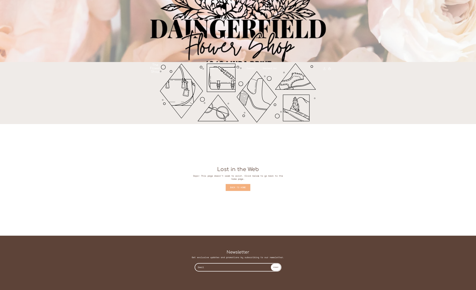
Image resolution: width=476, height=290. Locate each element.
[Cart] (329, 68)
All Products (230, 68)
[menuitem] (325, 68)
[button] (238, 187)
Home (211, 68)
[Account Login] (324, 68)
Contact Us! (270, 68)
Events (251, 68)
